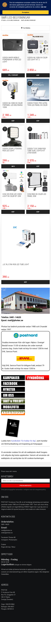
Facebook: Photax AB (8, 537)
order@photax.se (7, 533)
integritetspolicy (40, 489)
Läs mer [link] (43, 7)
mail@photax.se (6, 530)
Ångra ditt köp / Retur (8, 547)
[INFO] (13, 75)
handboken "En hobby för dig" (23, 440)
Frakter (3, 544)
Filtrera (26, 28)
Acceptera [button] (25, 12)
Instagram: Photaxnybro (9, 540)
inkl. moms (13, 471)
